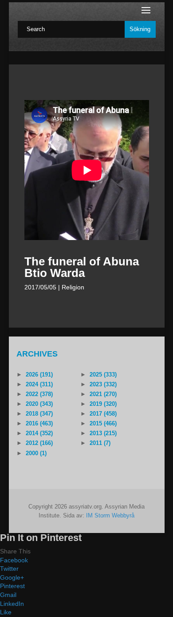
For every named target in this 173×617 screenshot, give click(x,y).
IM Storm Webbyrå (110, 515)
